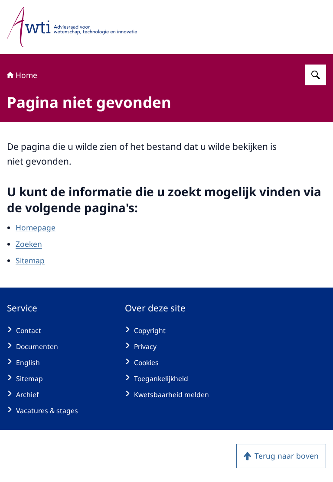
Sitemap (30, 260)
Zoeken (29, 244)
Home (26, 75)
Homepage (36, 227)
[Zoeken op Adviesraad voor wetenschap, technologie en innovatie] (315, 75)
